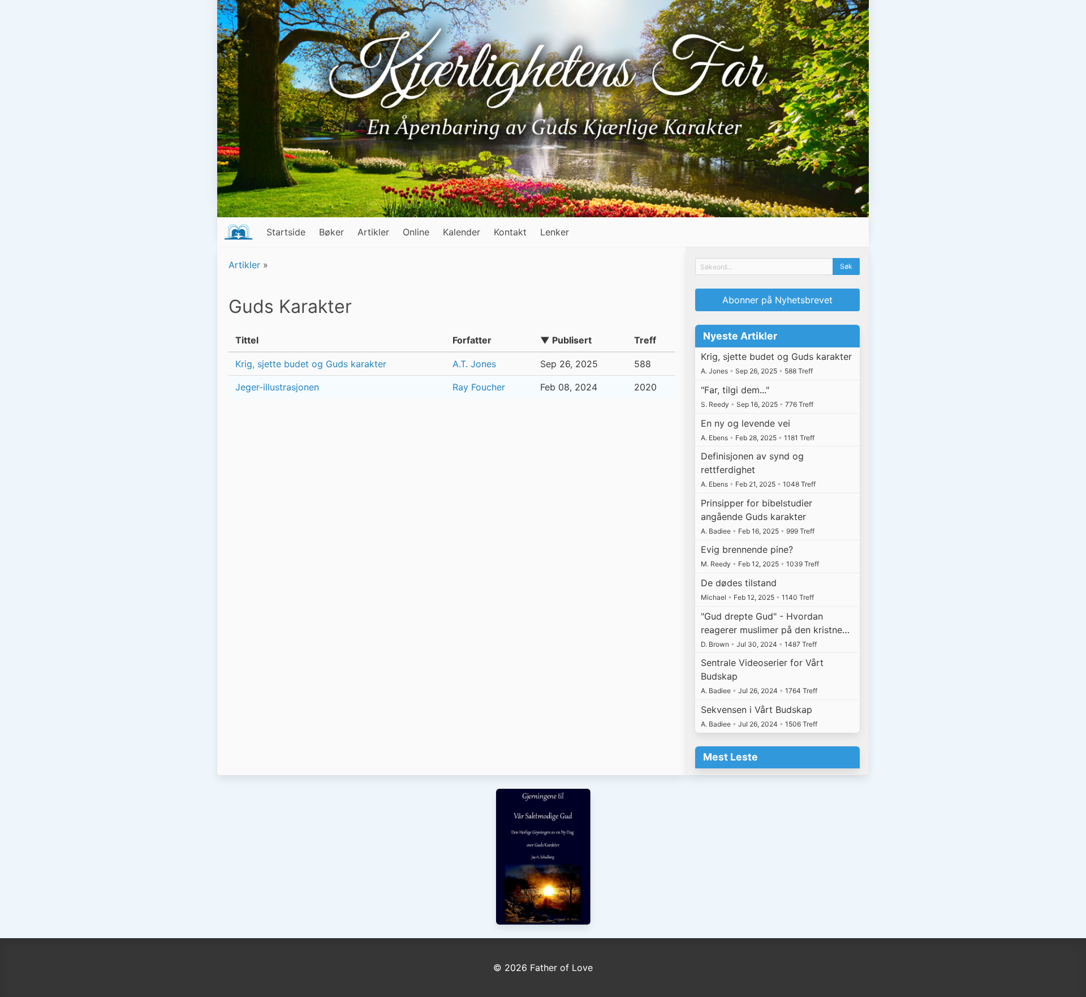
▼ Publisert (566, 340)
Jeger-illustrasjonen (277, 387)
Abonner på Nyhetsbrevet (777, 300)
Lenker (554, 232)
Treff (645, 340)
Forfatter (472, 340)
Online (416, 232)
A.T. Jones (474, 363)
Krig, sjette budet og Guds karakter (310, 363)
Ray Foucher (479, 387)
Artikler (373, 232)
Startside (285, 232)
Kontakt (510, 232)
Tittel (246, 340)
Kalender (461, 232)
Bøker (331, 232)
